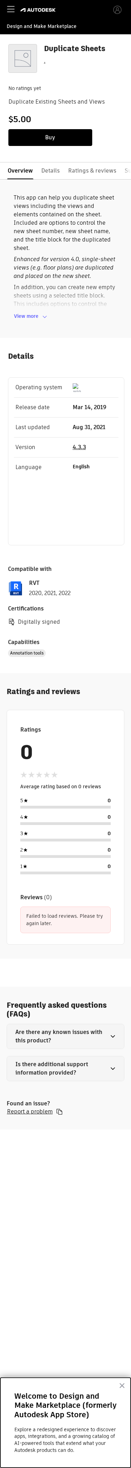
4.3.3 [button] (79, 447)
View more (26, 316)
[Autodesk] (39, 10)
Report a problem (30, 1112)
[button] (65, 1036)
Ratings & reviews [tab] (92, 171)
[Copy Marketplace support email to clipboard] (59, 1111)
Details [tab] (50, 171)
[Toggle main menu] (11, 9)
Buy (50, 137)
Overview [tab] (20, 171)
